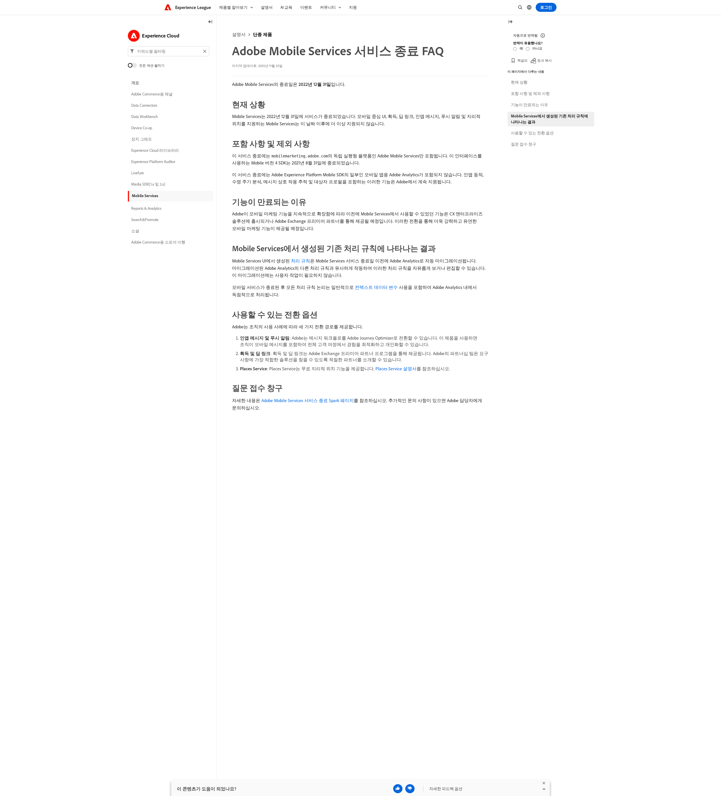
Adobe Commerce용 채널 (152, 94)
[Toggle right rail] (510, 22)
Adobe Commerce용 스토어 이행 (158, 242)
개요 (135, 82)
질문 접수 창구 (523, 144)
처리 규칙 (300, 261)
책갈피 (522, 60)
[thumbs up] (397, 788)
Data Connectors (144, 105)
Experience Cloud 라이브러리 (155, 150)
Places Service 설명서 (396, 368)
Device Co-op (141, 127)
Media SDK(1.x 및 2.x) (148, 184)
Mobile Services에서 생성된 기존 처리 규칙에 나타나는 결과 (549, 118)
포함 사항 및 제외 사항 (530, 93)
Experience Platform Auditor (153, 161)
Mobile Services (145, 195)
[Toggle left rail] (210, 22)
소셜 (135, 230)
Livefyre (137, 172)
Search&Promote (145, 219)
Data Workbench (144, 116)
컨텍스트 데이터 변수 (376, 287)
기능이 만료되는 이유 (529, 104)
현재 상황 (519, 82)
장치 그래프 (141, 139)
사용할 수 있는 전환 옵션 (532, 132)
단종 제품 (262, 34)
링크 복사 (544, 60)
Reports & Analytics (146, 208)
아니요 (537, 48)
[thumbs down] (410, 788)
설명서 (239, 34)
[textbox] (168, 51)
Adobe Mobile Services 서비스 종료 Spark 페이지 (307, 400)
